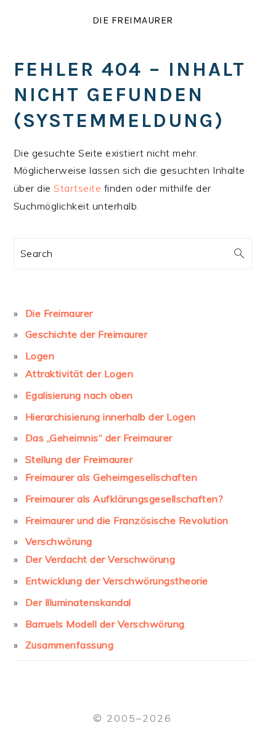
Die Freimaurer (132, 20)
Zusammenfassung (69, 645)
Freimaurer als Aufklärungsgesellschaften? (124, 499)
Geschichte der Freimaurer (86, 334)
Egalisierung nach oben (79, 395)
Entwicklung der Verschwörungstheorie (116, 580)
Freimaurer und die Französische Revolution (127, 520)
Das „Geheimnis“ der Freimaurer (99, 437)
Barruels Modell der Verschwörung (105, 624)
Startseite (77, 188)
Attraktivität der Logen (79, 373)
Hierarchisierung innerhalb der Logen (110, 417)
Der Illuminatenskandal (78, 602)
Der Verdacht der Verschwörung (100, 559)
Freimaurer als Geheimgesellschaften (111, 477)
